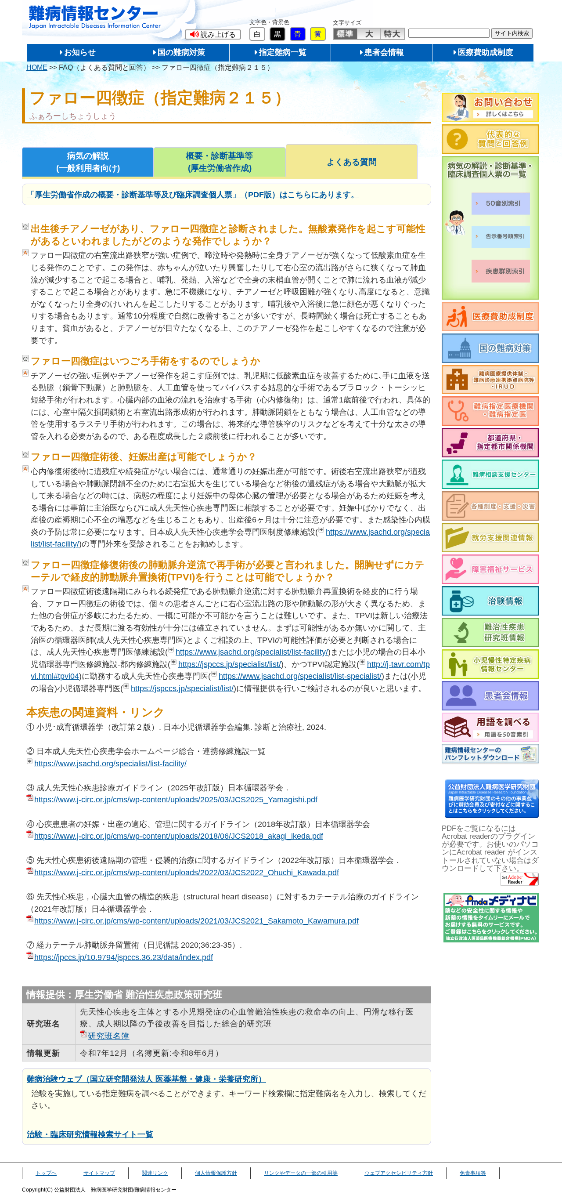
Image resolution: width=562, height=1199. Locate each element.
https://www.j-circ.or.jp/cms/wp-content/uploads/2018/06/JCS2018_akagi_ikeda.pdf (178, 835)
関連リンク (155, 1173)
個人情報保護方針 (216, 1173)
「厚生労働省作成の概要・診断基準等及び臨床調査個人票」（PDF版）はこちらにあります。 (193, 194)
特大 (392, 34)
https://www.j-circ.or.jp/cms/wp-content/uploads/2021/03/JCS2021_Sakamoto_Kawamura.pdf (196, 920)
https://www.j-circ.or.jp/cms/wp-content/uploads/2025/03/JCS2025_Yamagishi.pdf (175, 799)
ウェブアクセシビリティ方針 (398, 1173)
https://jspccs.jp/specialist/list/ (229, 664)
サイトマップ (99, 1173)
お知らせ (80, 52)
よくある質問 (352, 162)
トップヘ (46, 1173)
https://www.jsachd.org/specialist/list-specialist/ (300, 676)
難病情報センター (95, 17)
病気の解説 (88, 162)
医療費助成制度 (485, 52)
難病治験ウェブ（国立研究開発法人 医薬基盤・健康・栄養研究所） (146, 1078)
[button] (213, 34)
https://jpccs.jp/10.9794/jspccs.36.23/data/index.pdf (123, 957)
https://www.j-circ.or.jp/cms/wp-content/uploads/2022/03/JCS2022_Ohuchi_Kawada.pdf (186, 872)
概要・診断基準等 (219, 162)
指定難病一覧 (282, 52)
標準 (345, 34)
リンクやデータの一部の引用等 (301, 1173)
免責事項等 (473, 1173)
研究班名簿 (109, 1035)
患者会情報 (384, 52)
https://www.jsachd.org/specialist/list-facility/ (252, 651)
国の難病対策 (181, 52)
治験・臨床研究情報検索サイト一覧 (90, 1134)
